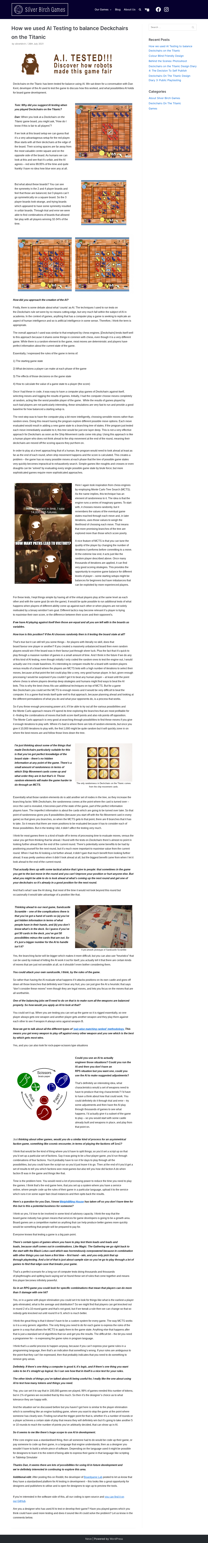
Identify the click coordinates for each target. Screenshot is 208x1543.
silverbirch (20, 43)
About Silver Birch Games (164, 98)
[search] (141, 9)
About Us (130, 9)
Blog (118, 9)
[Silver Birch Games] (39, 9)
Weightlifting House (72, 1201)
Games (153, 108)
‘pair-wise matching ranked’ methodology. (98, 1029)
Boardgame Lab (93, 1477)
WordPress (116, 1538)
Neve (88, 1538)
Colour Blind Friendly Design (166, 55)
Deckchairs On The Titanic (165, 103)
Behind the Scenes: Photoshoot (168, 61)
